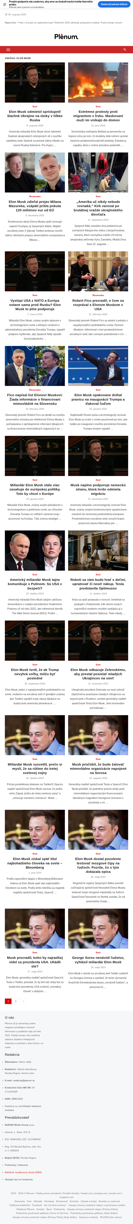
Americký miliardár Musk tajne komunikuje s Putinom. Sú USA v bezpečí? (35, 584)
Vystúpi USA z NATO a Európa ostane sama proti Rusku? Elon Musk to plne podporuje (35, 305)
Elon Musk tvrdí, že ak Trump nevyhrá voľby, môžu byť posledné (35, 674)
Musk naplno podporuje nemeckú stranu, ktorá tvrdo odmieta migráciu (98, 489)
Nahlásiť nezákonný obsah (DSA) (23, 1172)
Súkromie (23, 1165)
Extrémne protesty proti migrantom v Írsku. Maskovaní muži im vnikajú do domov (98, 116)
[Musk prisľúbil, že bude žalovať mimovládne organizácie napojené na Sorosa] (98, 735)
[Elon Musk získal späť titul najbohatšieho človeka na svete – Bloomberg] (35, 830)
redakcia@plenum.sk (24, 1080)
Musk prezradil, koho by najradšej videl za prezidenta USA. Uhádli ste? (35, 962)
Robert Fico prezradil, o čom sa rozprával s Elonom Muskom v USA (98, 305)
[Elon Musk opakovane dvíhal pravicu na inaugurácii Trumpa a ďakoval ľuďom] (98, 366)
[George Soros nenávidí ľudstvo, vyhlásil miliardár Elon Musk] (98, 929)
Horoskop (49, 1201)
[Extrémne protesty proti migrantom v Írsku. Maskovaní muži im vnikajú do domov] (98, 82)
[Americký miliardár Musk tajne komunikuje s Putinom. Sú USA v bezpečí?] (35, 550)
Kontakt (40, 1209)
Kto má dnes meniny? (55, 1205)
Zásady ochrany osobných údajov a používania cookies (96, 1205)
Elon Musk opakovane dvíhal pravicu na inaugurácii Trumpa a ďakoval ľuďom (98, 399)
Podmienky (10, 1165)
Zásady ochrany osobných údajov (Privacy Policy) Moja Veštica (44, 1217)
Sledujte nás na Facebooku (19, 1179)
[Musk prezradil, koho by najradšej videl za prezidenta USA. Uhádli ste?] (35, 929)
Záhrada (37, 1201)
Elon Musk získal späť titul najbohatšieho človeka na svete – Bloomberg (34, 863)
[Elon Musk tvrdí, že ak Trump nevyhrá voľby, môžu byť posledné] (35, 641)
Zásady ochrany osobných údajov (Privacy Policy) (92, 1209)
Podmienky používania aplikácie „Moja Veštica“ (94, 1213)
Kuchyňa (74, 1201)
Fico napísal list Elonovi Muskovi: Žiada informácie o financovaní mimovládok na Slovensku (35, 399)
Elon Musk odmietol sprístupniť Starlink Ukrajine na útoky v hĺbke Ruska (35, 116)
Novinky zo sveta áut (109, 1201)
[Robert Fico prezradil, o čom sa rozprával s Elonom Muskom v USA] (98, 271)
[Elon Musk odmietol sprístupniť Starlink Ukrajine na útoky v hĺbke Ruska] (35, 82)
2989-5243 (17, 1099)
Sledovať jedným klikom (114, 4)
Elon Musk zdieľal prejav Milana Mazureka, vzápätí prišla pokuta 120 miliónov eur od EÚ (35, 206)
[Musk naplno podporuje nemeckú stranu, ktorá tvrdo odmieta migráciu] (98, 456)
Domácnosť (62, 1201)
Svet (34, 106)
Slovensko (35, 196)
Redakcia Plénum (26, 1209)
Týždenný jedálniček (19, 1205)
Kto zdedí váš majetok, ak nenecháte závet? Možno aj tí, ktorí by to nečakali (58, 21)
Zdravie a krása (89, 1201)
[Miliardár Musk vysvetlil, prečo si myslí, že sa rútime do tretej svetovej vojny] (35, 735)
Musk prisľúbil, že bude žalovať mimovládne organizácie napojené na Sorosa (98, 768)
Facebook (37, 1205)
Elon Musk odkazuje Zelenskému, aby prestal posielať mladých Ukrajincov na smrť (98, 674)
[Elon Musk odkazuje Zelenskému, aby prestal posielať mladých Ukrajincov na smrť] (98, 641)
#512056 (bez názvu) (111, 1217)
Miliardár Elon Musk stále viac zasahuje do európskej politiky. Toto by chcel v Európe (34, 489)
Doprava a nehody (88, 1217)
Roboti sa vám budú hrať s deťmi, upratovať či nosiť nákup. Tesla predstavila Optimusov (98, 584)
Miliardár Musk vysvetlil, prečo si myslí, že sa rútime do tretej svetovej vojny (35, 768)
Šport (49, 1209)
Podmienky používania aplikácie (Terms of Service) (42, 1213)
